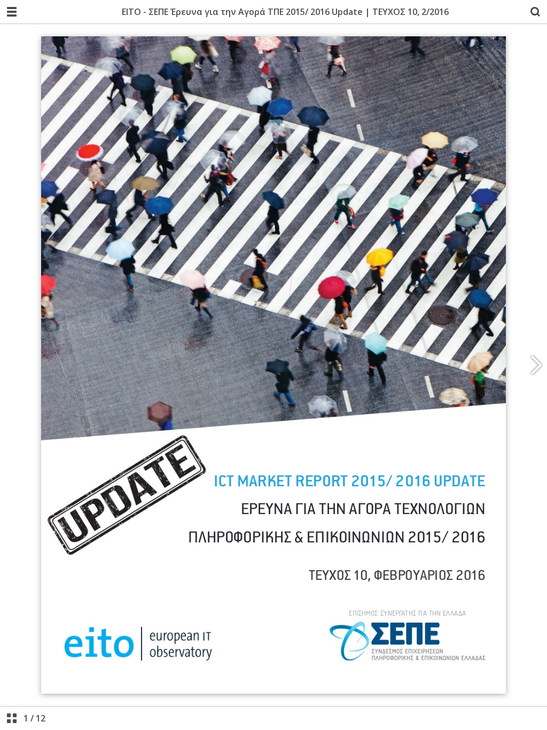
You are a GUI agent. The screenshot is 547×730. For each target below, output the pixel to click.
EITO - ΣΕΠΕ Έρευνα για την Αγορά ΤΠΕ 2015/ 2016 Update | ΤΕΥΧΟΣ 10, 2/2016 (285, 12)
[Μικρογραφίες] (12, 718)
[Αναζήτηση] (535, 12)
